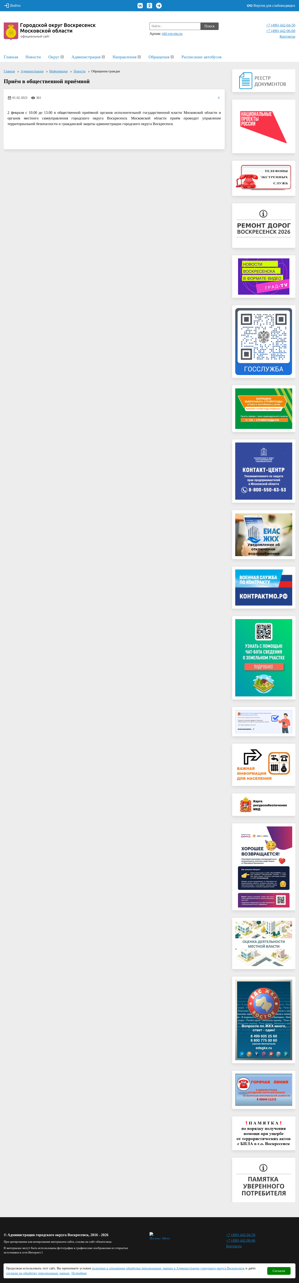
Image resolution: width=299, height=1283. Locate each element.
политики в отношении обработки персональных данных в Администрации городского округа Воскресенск (168, 1268)
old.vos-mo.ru (172, 34)
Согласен (279, 1271)
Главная (11, 57)
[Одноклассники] (149, 5)
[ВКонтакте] (140, 5)
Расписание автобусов (202, 57)
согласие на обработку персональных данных (38, 1273)
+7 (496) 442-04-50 (280, 25)
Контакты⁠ (287, 36)
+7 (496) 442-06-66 (280, 31)
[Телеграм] (159, 5)
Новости (33, 57)
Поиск (209, 26)
